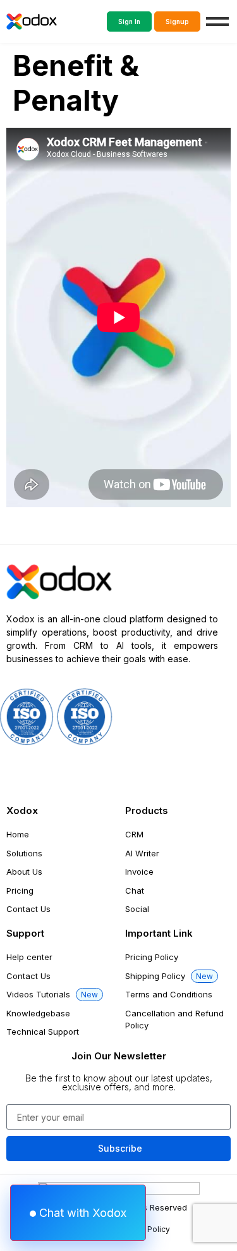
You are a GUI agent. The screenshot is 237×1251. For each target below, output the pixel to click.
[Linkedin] (162, 774)
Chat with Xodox (81, 1212)
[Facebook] (22, 774)
